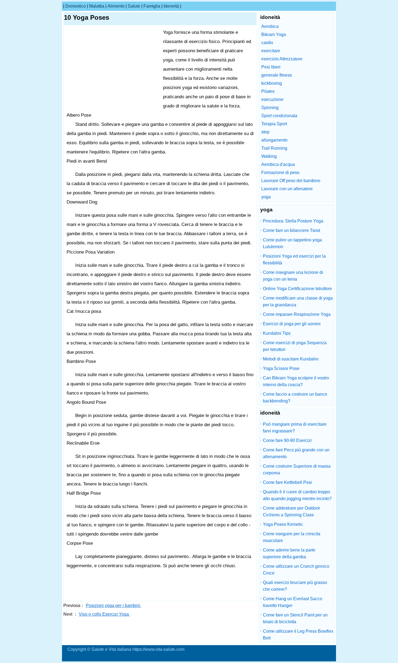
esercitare (270, 50)
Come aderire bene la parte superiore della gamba (289, 553)
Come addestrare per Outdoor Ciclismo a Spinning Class (291, 511)
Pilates (268, 91)
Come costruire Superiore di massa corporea (297, 469)
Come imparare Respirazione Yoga (297, 314)
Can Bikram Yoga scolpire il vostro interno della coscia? (296, 381)
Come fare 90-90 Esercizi (287, 440)
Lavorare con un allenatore (287, 188)
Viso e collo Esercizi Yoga (104, 614)
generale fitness (276, 75)
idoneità (171, 6)
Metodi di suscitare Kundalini (290, 359)
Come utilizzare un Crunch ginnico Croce (296, 569)
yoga (266, 197)
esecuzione (272, 99)
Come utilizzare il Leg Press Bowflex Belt (298, 634)
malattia (96, 6)
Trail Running (274, 148)
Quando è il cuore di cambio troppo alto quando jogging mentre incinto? (297, 495)
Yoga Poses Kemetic (283, 524)
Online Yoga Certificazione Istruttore (297, 288)
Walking (269, 156)
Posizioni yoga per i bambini (113, 605)
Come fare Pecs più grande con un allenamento (296, 453)
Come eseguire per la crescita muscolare (291, 537)
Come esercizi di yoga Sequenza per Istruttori (295, 346)
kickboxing (271, 83)
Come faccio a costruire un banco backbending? (295, 397)
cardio (267, 42)
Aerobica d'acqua (278, 164)
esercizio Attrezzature (281, 59)
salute (134, 6)
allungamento (274, 140)
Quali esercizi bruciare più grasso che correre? (295, 586)
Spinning (270, 107)
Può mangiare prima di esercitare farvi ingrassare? (295, 427)
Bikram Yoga (273, 34)
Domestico (75, 6)
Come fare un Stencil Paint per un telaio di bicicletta (295, 618)
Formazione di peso (280, 172)
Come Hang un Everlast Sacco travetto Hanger (292, 602)
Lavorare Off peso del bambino (290, 180)
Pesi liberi (270, 67)
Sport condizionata (279, 115)
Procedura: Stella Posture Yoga (293, 221)
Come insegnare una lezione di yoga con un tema (293, 275)
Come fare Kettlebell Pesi (287, 482)
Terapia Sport (274, 124)
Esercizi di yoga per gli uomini (292, 323)
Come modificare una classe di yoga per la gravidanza (298, 301)
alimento (116, 6)
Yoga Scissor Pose (281, 368)
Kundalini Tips (277, 333)
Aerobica (270, 26)
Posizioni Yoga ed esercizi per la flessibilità (294, 259)
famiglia (151, 6)
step (265, 132)
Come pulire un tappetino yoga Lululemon (292, 243)
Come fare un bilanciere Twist (291, 230)
